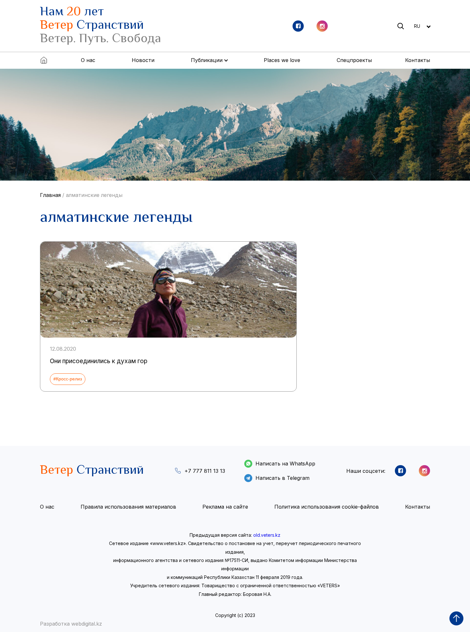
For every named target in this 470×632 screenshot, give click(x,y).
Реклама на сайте (225, 506)
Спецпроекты (354, 60)
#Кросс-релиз (67, 378)
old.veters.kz (266, 535)
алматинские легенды (94, 195)
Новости (143, 60)
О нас (88, 60)
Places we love (282, 60)
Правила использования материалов (128, 506)
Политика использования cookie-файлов (326, 506)
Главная (50, 195)
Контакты (417, 60)
